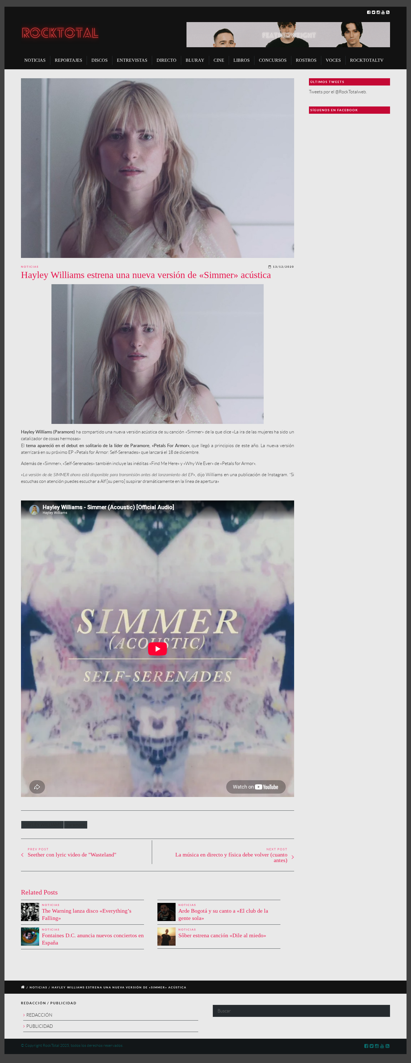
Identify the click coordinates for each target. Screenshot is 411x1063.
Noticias (30, 266)
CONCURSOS (273, 60)
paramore (75, 824)
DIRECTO (166, 60)
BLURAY (195, 60)
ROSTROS (306, 60)
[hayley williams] (157, 168)
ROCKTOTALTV (367, 60)
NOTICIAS (35, 60)
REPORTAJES (68, 60)
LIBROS (241, 60)
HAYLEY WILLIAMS (42, 824)
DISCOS (99, 60)
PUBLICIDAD (39, 1026)
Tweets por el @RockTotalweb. (338, 91)
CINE (219, 60)
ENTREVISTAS (132, 60)
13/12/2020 (283, 266)
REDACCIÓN (39, 1015)
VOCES (333, 60)
